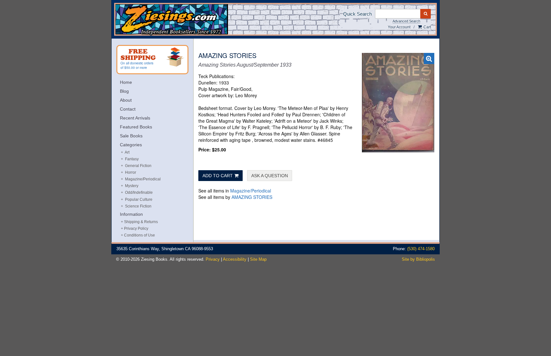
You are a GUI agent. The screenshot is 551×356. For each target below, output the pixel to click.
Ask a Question (269, 175)
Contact (128, 109)
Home (126, 82)
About (126, 100)
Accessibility (234, 259)
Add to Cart (217, 175)
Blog (124, 91)
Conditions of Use (139, 235)
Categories (131, 144)
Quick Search (357, 14)
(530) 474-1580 (421, 248)
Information (131, 214)
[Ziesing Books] (193, 19)
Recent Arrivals (135, 117)
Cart (426, 27)
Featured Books (136, 126)
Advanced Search (406, 21)
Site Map (258, 259)
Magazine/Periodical (250, 190)
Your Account (399, 27)
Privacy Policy (136, 228)
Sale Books (131, 135)
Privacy (213, 259)
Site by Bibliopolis (418, 259)
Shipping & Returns (141, 222)
